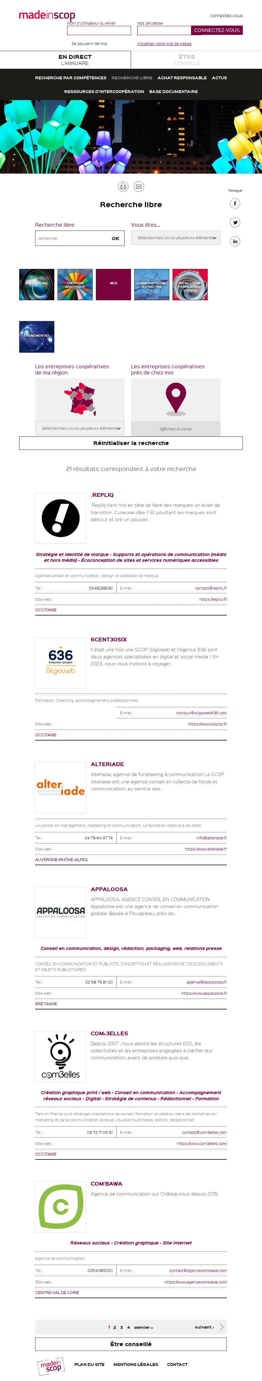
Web (113, 283)
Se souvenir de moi (89, 43)
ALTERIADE (107, 764)
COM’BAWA (106, 1183)
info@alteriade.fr (211, 837)
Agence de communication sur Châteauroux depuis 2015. (155, 1193)
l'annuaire (75, 59)
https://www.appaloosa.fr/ (204, 993)
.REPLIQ (102, 494)
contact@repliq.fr (211, 588)
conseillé (187, 59)
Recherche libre (132, 78)
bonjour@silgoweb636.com (201, 712)
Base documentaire (173, 91)
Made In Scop (47, 16)
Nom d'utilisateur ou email (91, 23)
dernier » (143, 1327)
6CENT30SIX (109, 639)
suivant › (204, 1327)
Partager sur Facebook (235, 205)
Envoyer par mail (139, 188)
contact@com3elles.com (204, 1132)
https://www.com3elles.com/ (202, 1143)
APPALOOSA (109, 889)
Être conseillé (131, 1344)
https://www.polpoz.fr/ (207, 723)
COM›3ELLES (109, 1033)
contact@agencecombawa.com (198, 1270)
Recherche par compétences (70, 78)
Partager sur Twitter (235, 224)
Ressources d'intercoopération (104, 91)
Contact (177, 1364)
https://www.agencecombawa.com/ (195, 1281)
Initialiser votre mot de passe (164, 43)
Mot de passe (150, 23)
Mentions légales (135, 1364)
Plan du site (89, 1364)
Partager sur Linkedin (235, 243)
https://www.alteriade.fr (206, 848)
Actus (219, 78)
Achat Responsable (182, 78)
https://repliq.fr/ (213, 599)
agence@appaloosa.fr (207, 982)
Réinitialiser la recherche (131, 443)
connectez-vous (226, 15)
